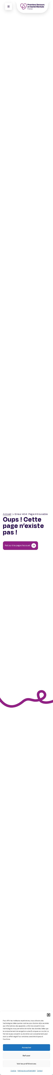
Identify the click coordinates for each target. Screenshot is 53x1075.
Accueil (7, 514)
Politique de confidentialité (27, 1071)
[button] (48, 1014)
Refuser (26, 1055)
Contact (40, 1071)
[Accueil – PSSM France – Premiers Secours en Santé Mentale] (32, 6)
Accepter (26, 1047)
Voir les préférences (26, 1063)
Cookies (13, 1071)
